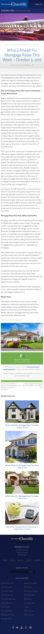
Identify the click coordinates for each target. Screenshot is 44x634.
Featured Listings (7, 591)
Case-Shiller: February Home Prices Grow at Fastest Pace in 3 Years (22, 527)
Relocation (28, 598)
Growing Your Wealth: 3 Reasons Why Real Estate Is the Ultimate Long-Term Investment (11, 386)
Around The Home (7, 583)
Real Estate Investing (31, 591)
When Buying (29, 610)
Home (5, 560)
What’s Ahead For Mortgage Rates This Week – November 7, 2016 (33, 385)
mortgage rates (18, 319)
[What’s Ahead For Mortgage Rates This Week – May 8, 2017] (22, 493)
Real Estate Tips (29, 594)
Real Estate (28, 587)
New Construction (30, 583)
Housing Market (6, 610)
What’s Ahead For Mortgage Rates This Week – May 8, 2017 (22, 497)
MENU (37, 4)
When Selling (28, 614)
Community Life (6, 587)
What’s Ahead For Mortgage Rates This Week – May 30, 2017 (22, 466)
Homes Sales (9, 319)
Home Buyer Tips (7, 594)
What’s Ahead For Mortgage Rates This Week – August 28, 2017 (22, 426)
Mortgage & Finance (8, 614)
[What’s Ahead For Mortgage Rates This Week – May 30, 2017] (21, 462)
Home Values (5, 606)
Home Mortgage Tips (8, 598)
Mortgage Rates (6, 618)
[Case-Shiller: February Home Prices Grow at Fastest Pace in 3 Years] (22, 524)
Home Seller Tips (6, 602)
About (28, 560)
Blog (12, 560)
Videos (26, 606)
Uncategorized (16, 65)
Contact (38, 560)
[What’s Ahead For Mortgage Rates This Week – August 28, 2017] (22, 422)
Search (20, 560)
